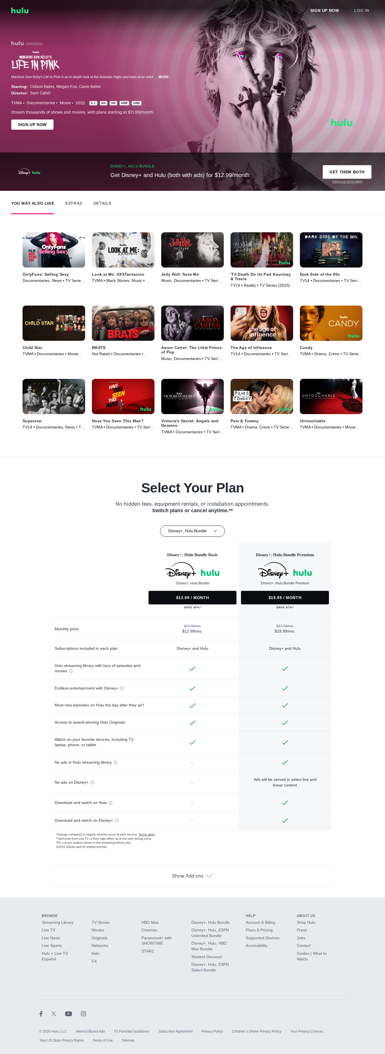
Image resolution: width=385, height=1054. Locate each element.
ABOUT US (306, 916)
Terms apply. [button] (147, 834)
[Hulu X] (58, 1013)
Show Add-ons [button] (187, 876)
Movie (65, 103)
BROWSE (50, 916)
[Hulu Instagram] (83, 1013)
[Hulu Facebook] (45, 1013)
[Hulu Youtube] (73, 1013)
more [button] (163, 77)
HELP (250, 916)
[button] (32, 202)
